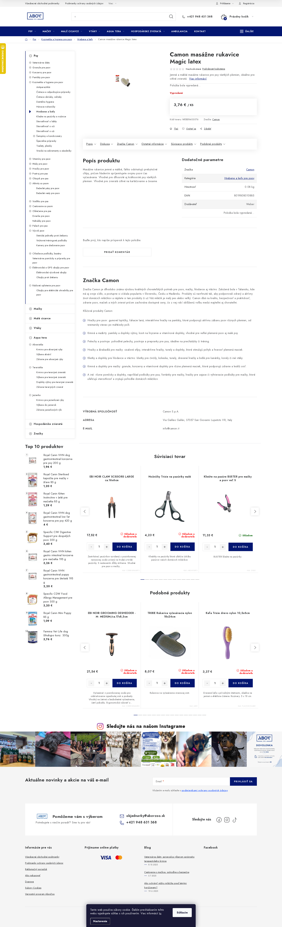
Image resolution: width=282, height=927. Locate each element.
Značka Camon (125, 144)
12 (197, 579)
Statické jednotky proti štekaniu (52, 235)
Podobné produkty (211, 144)
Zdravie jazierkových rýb (49, 409)
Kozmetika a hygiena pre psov (47, 82)
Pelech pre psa (39, 225)
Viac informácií (198, 79)
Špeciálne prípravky (46, 141)
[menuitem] (32, 31)
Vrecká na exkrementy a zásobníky (53, 150)
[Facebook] (219, 819)
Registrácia (248, 3)
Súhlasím (182, 912)
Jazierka (36, 395)
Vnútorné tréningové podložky (51, 240)
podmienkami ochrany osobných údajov (205, 790)
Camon (216, 119)
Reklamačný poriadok (36, 869)
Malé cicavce (42, 318)
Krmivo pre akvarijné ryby (49, 349)
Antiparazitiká (43, 87)
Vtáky (37, 328)
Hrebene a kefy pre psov (239, 178)
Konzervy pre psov (41, 72)
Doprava (29, 881)
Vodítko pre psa (40, 201)
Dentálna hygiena (45, 101)
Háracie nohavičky (45, 106)
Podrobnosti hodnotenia (213, 69)
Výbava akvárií (43, 354)
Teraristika (37, 367)
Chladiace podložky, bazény (46, 253)
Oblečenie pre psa (41, 211)
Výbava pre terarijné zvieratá (51, 377)
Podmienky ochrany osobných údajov (84, 3)
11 (193, 579)
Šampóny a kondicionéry (49, 136)
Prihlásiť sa (243, 781)
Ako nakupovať (32, 875)
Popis (89, 144)
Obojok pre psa (40, 178)
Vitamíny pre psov (41, 159)
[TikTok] (234, 819)
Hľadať (171, 16)
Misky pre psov (39, 163)
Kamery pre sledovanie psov (50, 245)
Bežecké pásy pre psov (47, 188)
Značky (38, 433)
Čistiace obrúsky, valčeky (49, 97)
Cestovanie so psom (42, 206)
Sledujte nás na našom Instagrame (146, 726)
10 (188, 579)
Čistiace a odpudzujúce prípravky (53, 92)
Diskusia (105, 144)
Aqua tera (40, 338)
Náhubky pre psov (41, 221)
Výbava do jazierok (46, 405)
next (255, 511)
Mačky (38, 309)
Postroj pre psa (40, 173)
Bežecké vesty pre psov (48, 193)
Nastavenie (100, 921)
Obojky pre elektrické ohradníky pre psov (54, 292)
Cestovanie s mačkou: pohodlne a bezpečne (166, 872)
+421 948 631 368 (199, 16)
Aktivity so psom (40, 183)
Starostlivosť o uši (45, 131)
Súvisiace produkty (182, 144)
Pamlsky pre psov (41, 77)
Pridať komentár (117, 252)
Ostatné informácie (152, 144)
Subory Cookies (33, 887)
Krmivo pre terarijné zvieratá (51, 372)
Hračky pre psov (40, 168)
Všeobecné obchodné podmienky (42, 3)
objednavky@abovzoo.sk (145, 815)
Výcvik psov (38, 230)
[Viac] (247, 31)
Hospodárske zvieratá (48, 424)
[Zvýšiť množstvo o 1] (107, 547)
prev (85, 511)
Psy (36, 56)
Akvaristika (37, 344)
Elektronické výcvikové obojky (51, 272)
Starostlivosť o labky (46, 121)
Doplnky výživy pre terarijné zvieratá (54, 382)
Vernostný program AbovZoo (40, 894)
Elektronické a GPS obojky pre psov (50, 267)
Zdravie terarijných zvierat (49, 387)
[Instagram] (226, 819)
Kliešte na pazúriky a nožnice (51, 116)
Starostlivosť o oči (45, 126)
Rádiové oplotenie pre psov (46, 285)
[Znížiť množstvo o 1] (91, 547)
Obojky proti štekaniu (47, 277)
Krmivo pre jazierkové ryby (50, 400)
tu (160, 913)
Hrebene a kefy (45, 111)
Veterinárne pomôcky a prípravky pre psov (51, 260)
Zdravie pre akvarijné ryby (49, 359)
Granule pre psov (41, 67)
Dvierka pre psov (41, 216)
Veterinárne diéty (41, 62)
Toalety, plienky (44, 145)
